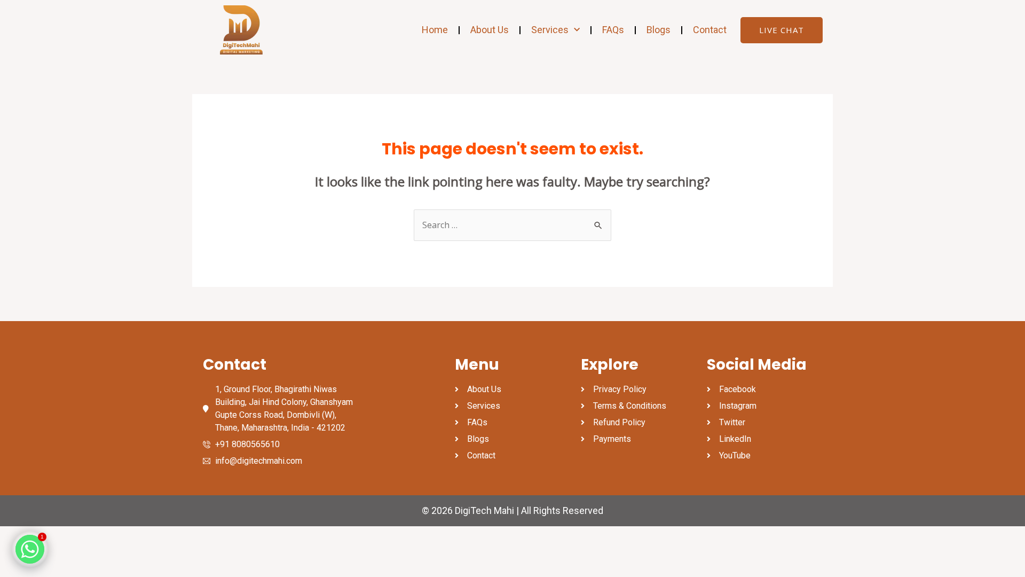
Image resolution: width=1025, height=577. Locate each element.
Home (435, 29)
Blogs (658, 29)
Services (550, 29)
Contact (710, 29)
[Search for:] (512, 225)
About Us (489, 29)
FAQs (613, 29)
